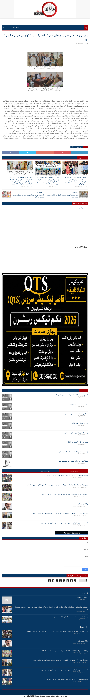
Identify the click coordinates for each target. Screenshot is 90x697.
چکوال (73, 147)
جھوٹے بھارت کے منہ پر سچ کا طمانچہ (76, 414)
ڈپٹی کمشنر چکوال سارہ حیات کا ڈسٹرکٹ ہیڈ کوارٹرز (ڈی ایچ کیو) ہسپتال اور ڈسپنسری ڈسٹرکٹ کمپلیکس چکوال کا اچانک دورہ (21, 181)
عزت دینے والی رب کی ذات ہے (78, 404)
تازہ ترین (79, 147)
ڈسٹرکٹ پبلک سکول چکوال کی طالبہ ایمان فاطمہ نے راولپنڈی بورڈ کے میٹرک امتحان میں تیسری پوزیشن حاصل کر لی (75, 181)
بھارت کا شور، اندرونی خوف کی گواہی (75, 432)
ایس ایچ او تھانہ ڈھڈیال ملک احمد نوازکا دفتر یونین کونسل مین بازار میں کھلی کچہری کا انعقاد (57, 485)
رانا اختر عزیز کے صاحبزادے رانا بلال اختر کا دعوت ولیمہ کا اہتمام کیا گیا (65, 494)
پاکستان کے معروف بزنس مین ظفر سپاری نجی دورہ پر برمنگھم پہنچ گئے (64, 475)
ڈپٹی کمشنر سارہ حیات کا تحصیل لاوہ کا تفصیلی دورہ (70, 617)
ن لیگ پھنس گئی (82, 504)
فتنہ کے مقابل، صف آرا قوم (79, 423)
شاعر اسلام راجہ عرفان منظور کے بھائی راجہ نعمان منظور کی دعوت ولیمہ (64, 523)
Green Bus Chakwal (82, 597)
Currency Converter (71, 533)
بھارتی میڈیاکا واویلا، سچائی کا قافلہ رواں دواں (73, 451)
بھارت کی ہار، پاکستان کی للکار (78, 442)
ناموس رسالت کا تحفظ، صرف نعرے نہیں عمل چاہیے (71, 395)
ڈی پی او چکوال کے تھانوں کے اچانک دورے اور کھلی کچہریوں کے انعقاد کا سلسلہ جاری (60, 513)
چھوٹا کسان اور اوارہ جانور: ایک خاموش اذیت (73, 461)
